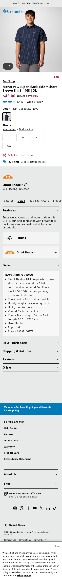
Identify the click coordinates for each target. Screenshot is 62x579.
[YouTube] (35, 508)
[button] (25, 184)
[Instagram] (15, 508)
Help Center (11, 428)
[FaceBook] (28, 508)
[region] (31, 39)
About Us (10, 474)
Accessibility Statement (17, 459)
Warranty (9, 446)
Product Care (11, 452)
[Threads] (21, 508)
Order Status (11, 440)
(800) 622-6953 (16, 422)
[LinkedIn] (48, 508)
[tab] (9, 201)
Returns (8, 434)
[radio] (7, 117)
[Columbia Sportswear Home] (13, 11)
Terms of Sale (25, 540)
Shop (7, 484)
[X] (41, 508)
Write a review (35, 101)
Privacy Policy (40, 540)
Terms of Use (10, 540)
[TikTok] (54, 508)
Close (57, 546)
